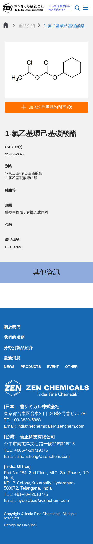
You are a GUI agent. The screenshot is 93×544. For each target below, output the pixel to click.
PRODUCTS (31, 366)
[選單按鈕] (85, 7)
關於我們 (12, 327)
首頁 (6, 25)
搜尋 (77, 8)
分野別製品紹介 (18, 347)
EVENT (53, 366)
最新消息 (12, 358)
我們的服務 (14, 337)
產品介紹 (26, 25)
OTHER (71, 366)
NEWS (9, 366)
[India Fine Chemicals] (37, 8)
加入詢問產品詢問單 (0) (50, 107)
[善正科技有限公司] (46, 388)
